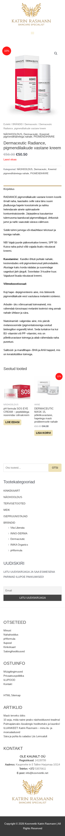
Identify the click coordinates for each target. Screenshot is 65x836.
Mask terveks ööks (14, 715)
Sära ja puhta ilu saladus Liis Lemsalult (25, 736)
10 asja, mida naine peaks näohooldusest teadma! (31, 719)
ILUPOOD (9, 680)
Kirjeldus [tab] (8, 189)
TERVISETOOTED (14, 503)
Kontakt (7, 684)
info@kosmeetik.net (37, 773)
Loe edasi (12, 422)
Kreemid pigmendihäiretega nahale (26, 135)
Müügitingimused (13, 671)
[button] (56, 53)
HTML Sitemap (11, 695)
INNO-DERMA (18, 533)
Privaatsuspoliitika (13, 675)
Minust (7, 630)
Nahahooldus (10, 634)
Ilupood (7, 643)
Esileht (6, 124)
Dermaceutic (17, 539)
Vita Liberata (17, 527)
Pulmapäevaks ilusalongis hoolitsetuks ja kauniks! (31, 724)
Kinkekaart (9, 647)
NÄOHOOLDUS (12, 497)
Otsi (55, 467)
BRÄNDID (9, 522)
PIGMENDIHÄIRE (44, 136)
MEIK (6, 510)
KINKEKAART (11, 490)
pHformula (16, 550)
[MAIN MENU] (32, 33)
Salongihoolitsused (14, 651)
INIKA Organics (19, 544)
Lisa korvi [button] (43, 433)
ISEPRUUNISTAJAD (15, 516)
